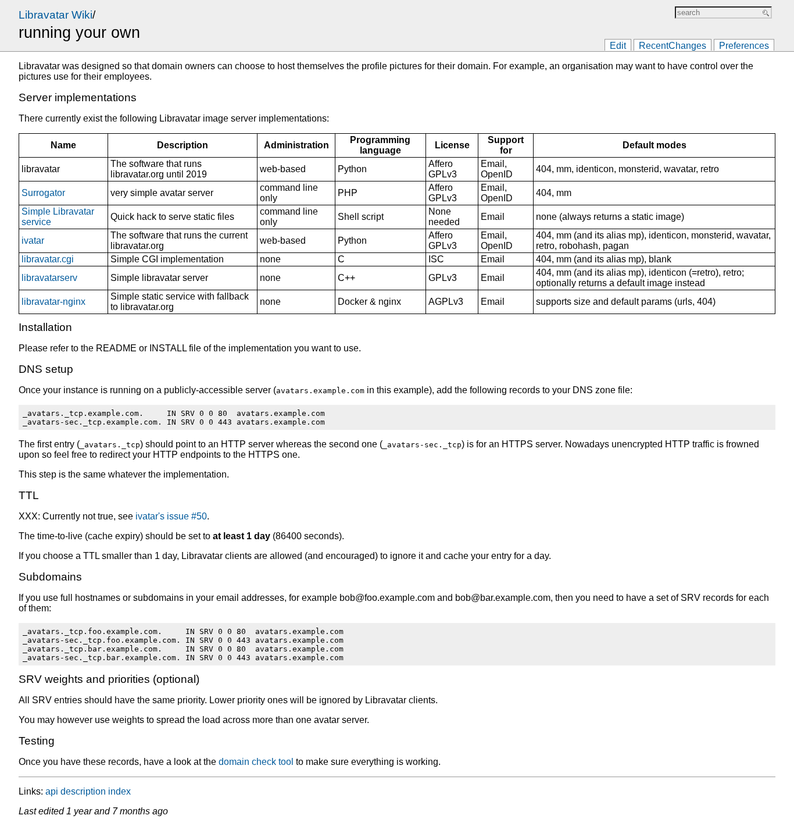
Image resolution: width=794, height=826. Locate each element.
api (51, 791)
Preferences (744, 46)
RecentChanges (672, 46)
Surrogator (43, 193)
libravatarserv (49, 278)
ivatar (33, 240)
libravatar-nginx (53, 302)
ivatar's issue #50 (171, 516)
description (83, 791)
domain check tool (256, 762)
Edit (618, 46)
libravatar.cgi (48, 259)
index (119, 791)
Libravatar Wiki (55, 15)
